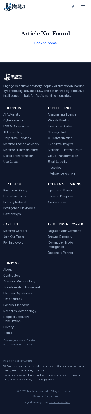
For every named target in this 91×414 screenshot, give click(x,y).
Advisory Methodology (19, 281)
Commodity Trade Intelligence (60, 245)
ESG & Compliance (16, 126)
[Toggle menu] (83, 7)
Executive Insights (60, 144)
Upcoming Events (60, 190)
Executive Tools (14, 196)
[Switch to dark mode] (73, 6)
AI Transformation (60, 138)
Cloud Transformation (63, 155)
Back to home (45, 43)
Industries (54, 167)
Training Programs (60, 196)
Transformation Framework (22, 287)
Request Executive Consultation (16, 319)
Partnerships (12, 214)
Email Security (57, 161)
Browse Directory (60, 236)
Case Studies (12, 299)
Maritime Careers (15, 231)
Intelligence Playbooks (19, 208)
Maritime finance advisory (21, 144)
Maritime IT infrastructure (20, 150)
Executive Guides (60, 126)
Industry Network (15, 202)
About (7, 269)
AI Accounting (12, 132)
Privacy (8, 327)
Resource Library (15, 190)
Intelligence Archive (62, 173)
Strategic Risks (58, 132)
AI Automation (12, 114)
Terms (7, 333)
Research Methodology (19, 311)
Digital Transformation (18, 155)
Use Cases (10, 161)
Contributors (12, 275)
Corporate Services (17, 138)
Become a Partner (60, 252)
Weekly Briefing (59, 120)
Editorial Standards (16, 305)
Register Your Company (64, 231)
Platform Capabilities (17, 293)
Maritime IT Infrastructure (65, 150)
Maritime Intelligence (62, 114)
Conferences (57, 202)
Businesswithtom (59, 402)
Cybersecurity (13, 120)
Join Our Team (13, 236)
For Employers (13, 242)
